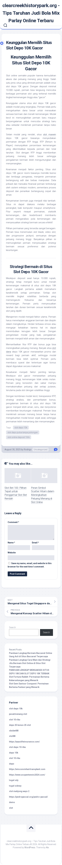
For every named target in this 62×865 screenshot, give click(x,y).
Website (12, 552)
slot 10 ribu (14, 719)
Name (11, 542)
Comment (13, 522)
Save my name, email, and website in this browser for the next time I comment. (30, 565)
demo (12, 802)
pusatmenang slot (18, 714)
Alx (47, 847)
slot (11, 808)
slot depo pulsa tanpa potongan (23, 432)
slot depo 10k (20, 427)
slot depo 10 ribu (17, 747)
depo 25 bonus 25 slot (20, 725)
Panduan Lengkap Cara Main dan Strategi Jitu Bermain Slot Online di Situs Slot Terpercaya (29, 663)
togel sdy (13, 780)
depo (11, 764)
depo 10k (13, 752)
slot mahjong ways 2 (19, 791)
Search (12, 627)
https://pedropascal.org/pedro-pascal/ (28, 797)
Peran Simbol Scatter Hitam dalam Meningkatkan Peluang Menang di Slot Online (42, 495)
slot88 (12, 736)
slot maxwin (49, 134)
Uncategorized (40, 449)
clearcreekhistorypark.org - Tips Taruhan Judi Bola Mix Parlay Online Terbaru (31, 13)
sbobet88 (13, 730)
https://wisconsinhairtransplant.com (27, 769)
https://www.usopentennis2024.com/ (27, 775)
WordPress (29, 847)
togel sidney (15, 786)
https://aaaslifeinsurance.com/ (24, 741)
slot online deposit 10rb (19, 437)
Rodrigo (28, 449)
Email (35, 542)
